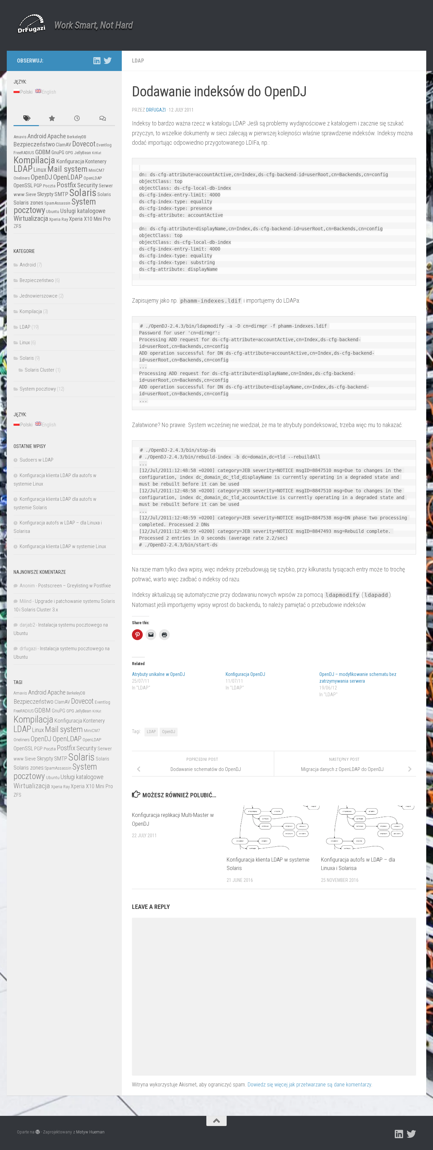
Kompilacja (34, 160)
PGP (38, 186)
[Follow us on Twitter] (108, 60)
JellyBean (82, 152)
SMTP (61, 194)
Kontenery (96, 161)
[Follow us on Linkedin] (97, 60)
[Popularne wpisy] (51, 119)
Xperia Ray (58, 219)
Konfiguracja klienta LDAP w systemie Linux (63, 546)
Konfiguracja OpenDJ (245, 674)
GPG (69, 152)
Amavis (20, 136)
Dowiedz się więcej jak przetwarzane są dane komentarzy (309, 1084)
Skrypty (45, 194)
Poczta (49, 185)
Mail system (67, 169)
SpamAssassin (57, 203)
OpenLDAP (68, 177)
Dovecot (83, 144)
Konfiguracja (70, 161)
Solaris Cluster (39, 370)
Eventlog (104, 144)
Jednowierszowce (39, 296)
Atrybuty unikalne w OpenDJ (158, 674)
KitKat (96, 153)
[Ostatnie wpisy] (77, 119)
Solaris (82, 192)
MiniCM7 (96, 170)
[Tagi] (26, 119)
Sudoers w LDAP (36, 460)
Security (87, 185)
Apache (56, 136)
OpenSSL (23, 185)
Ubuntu (52, 211)
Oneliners (22, 178)
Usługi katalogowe (83, 211)
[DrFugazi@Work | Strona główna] (31, 24)
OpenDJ (168, 731)
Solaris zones (28, 202)
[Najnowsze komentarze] (102, 119)
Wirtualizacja (31, 218)
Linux (39, 169)
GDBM (42, 152)
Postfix (66, 185)
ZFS (17, 226)
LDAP (138, 60)
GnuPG (57, 152)
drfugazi (156, 110)
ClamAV (63, 145)
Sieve (31, 194)
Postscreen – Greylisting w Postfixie (74, 586)
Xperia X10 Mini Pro (90, 219)
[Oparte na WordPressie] (38, 1132)
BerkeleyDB (76, 136)
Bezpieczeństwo (34, 144)
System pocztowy (38, 389)
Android (36, 136)
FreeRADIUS (24, 152)
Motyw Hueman (90, 1131)
